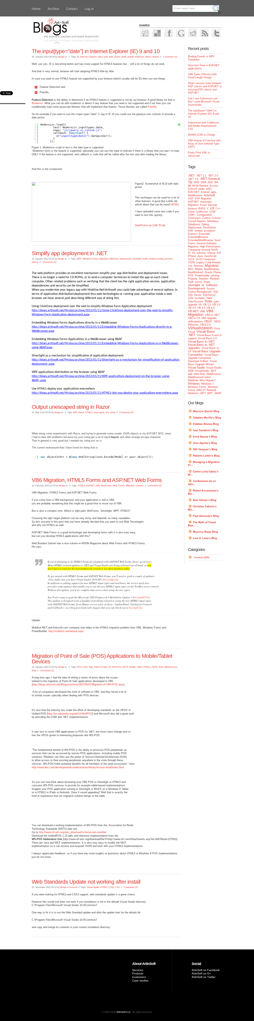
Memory (198, 265)
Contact (72, 9)
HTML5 (88, 412)
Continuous (194, 217)
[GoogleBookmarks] (180, 32)
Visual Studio (93, 887)
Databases (194, 224)
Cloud (191, 211)
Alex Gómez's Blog (204, 500)
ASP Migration (203, 198)
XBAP (217, 393)
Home (36, 9)
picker (117, 57)
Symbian (200, 298)
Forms (121, 485)
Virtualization (200, 328)
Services (137, 970)
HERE (174, 204)
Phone (217, 272)
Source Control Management (201, 290)
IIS (193, 252)
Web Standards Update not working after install (86, 882)
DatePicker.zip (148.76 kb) (150, 225)
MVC (191, 269)
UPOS (125, 667)
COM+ (191, 214)
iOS (219, 252)
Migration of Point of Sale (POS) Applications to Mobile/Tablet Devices (102, 659)
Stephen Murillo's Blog (207, 417)
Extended (204, 233)
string (112, 412)
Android (205, 192)
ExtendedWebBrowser (200, 240)
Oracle (208, 272)
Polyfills (152, 106)
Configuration (204, 214)
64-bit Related (200, 185)
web (190, 374)
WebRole (193, 380)
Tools (208, 301)
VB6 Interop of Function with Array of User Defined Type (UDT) (204, 143)
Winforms (113, 259)
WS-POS (116, 667)
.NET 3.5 (193, 178)
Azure (203, 204)
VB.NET (193, 311)
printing (215, 275)
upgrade (192, 304)
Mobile (132, 667)
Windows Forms (90, 259)
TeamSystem (195, 301)
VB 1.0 (207, 304)
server (198, 281)
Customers (139, 977)
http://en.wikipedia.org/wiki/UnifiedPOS (70, 713)
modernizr (139, 57)
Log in (89, 9)
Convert (139, 485)
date (111, 57)
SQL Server (194, 294)
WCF (213, 370)
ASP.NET (90, 485)
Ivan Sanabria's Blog (205, 430)
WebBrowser (213, 374)
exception (209, 230)
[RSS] (204, 32)
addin (201, 188)
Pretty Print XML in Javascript (199, 154)
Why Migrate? (208, 380)
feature (155, 57)
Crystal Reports (197, 221)
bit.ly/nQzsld (110, 579)
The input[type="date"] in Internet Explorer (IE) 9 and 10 (96, 51)
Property (193, 278)
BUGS (202, 208)
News (199, 269)
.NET (191, 175)
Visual (191, 331)
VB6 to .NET (212, 314)
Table (139, 667)
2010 (210, 182)
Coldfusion (202, 211)
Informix (201, 252)
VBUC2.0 (205, 324)
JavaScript (210, 256)
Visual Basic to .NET (201, 341)
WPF (79, 259)
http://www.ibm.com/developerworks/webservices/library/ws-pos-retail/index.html (78, 767)
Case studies (140, 980)
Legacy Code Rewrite (208, 262)
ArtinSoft (209, 195)
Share (206, 281)
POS (79, 667)
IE (78, 57)
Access (214, 185)
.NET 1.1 (201, 175)
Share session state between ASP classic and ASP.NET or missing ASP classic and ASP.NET (205, 88)
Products (137, 973)
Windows (194, 383)
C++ (218, 208)
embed (152, 259)
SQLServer (209, 294)
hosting (160, 259)
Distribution (209, 227)
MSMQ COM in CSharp (201, 134)
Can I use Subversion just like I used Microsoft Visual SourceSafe (203, 101)
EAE (190, 230)
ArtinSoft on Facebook (206, 970)
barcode (212, 204)
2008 (203, 182)
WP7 (203, 393)
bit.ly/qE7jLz (136, 607)
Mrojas (61, 57)
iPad (34, 670)
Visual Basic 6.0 (207, 338)
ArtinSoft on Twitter (204, 977)
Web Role (199, 374)
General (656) (201, 557)
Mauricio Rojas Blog (205, 531)
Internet (84, 57)
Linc (190, 265)
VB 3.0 (192, 307)
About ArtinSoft (144, 964)
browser (168, 259)
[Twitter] (216, 32)
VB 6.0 (211, 307)
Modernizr (37, 103)
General (73, 887)
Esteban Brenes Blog (206, 423)
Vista (217, 328)
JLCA (191, 259)
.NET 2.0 (213, 175)
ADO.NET (193, 192)
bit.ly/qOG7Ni (141, 597)
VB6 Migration (201, 313)
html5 (123, 57)
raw (107, 412)
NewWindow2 (211, 269)
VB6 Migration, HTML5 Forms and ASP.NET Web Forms (97, 480)
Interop (211, 252)
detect (148, 57)
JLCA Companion (206, 259)
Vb (200, 304)
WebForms (106, 485)
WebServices (170, 667)
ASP (75, 412)
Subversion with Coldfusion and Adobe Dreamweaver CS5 (203, 125)
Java (200, 256)
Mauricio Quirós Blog (206, 411)
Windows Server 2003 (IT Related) (203, 388)
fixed (217, 240)
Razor (81, 412)
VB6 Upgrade (208, 318)
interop (35, 262)
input (100, 57)
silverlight (136, 259)
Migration (103, 259)
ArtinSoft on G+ (201, 973)
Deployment (125, 259)
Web (115, 485)
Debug (205, 224)
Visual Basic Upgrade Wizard (202, 363)
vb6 (202, 311)
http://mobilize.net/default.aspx (66, 631)
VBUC (208, 321)
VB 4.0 (201, 307)
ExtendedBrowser (198, 237)
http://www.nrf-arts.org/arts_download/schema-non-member (72, 832)
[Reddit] (192, 32)
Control (206, 217)
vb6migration (195, 321)
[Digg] (144, 32)
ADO (209, 188)
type (106, 57)
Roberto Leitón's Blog (206, 455)
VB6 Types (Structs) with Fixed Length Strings (202, 76)
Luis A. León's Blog (205, 538)
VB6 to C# (194, 318)
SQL (215, 291)
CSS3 (111, 887)
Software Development (202, 286)
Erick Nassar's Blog (205, 436)
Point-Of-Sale (100, 667)
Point (85, 667)
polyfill (130, 57)
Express (192, 233)
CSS (117, 887)
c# (212, 208)
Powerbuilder (202, 275)
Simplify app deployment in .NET (69, 253)
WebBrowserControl (199, 377)
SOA (161, 667)
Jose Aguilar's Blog (205, 443)
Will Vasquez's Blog (205, 449)
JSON (154, 667)
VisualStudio (202, 370)
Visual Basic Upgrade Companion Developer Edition (203, 358)
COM (212, 211)
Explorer (93, 57)
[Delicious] (156, 32)
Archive (53, 9)
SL (203, 285)
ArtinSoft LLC (123, 1012)
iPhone (192, 256)
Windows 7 (207, 383)
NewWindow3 (195, 272)
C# (109, 667)
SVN (190, 298)
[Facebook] (168, 32)
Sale (91, 667)
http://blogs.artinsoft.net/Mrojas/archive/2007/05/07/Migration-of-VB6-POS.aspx (78, 684)
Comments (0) (170, 57)
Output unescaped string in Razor (71, 407)
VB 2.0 (216, 304)
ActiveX (192, 188)
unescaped (98, 412)
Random (204, 278)
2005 (196, 182)
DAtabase (212, 221)
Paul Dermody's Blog (206, 515)
